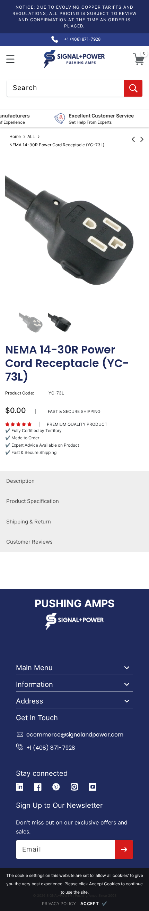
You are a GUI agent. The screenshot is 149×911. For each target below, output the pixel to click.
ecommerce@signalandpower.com (74, 735)
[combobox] (74, 88)
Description (20, 481)
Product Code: (19, 393)
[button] (10, 59)
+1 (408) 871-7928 (50, 748)
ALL (31, 136)
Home (15, 136)
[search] (133, 88)
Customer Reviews (29, 541)
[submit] (124, 849)
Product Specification (32, 501)
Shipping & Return (28, 521)
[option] (74, 229)
